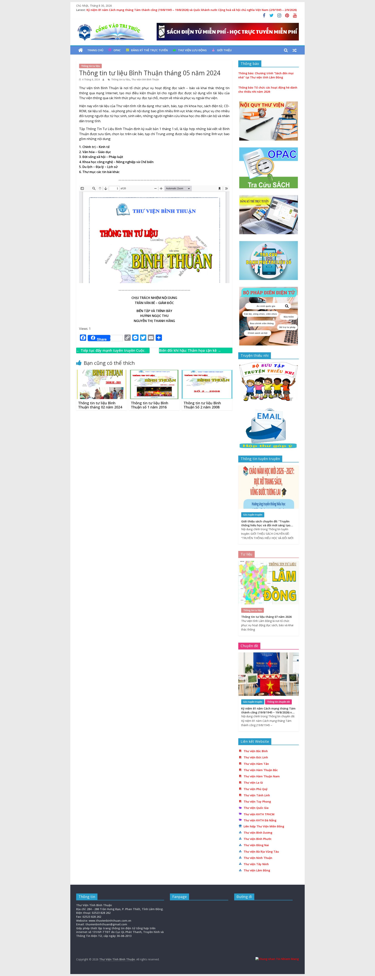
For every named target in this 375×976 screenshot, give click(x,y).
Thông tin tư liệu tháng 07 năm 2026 (266, 617)
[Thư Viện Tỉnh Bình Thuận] (80, 50)
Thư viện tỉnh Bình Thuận (145, 79)
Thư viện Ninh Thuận (258, 858)
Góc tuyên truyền (252, 514)
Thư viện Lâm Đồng (257, 870)
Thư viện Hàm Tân (256, 764)
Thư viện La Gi (253, 782)
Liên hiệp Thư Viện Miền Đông (264, 826)
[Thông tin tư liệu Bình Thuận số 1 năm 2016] (154, 372)
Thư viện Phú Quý (256, 789)
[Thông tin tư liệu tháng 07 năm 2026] (268, 563)
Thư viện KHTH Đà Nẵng (260, 820)
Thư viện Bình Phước (257, 839)
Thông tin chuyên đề (278, 701)
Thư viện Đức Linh (256, 757)
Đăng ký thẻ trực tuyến (149, 50)
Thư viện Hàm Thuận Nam (262, 776)
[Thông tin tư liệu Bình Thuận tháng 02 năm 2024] (101, 372)
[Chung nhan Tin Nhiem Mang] (277, 959)
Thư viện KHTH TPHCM (259, 814)
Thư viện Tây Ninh (256, 864)
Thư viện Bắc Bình (256, 751)
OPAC (117, 50)
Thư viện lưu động (192, 50)
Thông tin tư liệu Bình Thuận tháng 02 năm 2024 (100, 405)
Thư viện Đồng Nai (256, 845)
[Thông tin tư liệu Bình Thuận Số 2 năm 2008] (207, 372)
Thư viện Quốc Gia (256, 808)
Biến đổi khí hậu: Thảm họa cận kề (190, 350)
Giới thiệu (224, 50)
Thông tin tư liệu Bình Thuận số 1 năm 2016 (149, 405)
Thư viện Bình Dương (258, 832)
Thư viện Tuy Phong (257, 801)
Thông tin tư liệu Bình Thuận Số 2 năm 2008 (202, 405)
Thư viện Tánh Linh (257, 795)
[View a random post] (294, 50)
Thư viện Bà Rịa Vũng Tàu (261, 851)
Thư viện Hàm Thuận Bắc (261, 770)
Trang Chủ (95, 50)
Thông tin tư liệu (90, 66)
